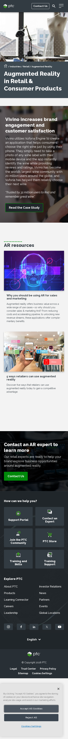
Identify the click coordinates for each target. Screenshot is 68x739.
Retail (26, 66)
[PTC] (34, 654)
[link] (24, 207)
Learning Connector (16, 599)
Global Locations (49, 612)
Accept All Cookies (31, 708)
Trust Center (28, 668)
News (42, 593)
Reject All (31, 717)
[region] (31, 710)
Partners (44, 599)
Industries (15, 66)
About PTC (11, 586)
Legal (13, 668)
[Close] (58, 688)
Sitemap (23, 673)
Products (9, 593)
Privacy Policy (48, 668)
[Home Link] (6, 66)
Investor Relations (50, 586)
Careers (9, 606)
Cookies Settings (42, 673)
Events (43, 606)
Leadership (11, 612)
